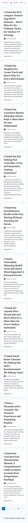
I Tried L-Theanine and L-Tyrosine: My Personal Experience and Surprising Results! (13, 413)
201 (18, 508)
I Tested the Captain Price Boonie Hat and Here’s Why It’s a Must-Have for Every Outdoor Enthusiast (13, 318)
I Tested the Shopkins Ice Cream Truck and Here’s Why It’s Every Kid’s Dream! (14, 72)
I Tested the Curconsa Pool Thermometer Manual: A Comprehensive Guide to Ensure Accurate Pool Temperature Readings (12, 466)
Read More (8, 56)
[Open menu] (25, 3)
